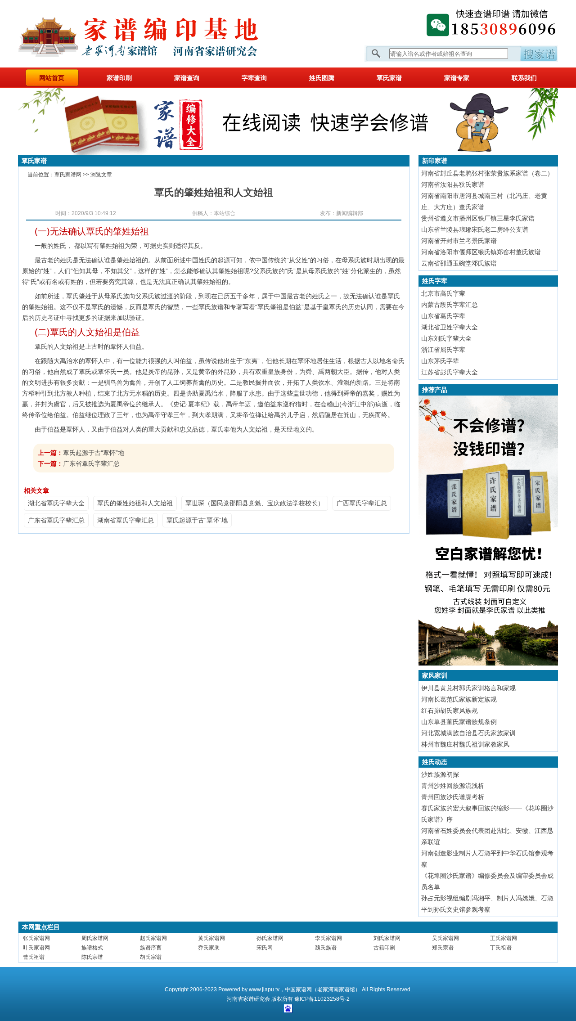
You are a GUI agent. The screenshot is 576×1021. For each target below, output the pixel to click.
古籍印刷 (384, 948)
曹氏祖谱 (34, 957)
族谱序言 (151, 948)
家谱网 (153, 33)
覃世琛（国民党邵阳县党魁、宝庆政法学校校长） (254, 503)
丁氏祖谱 (501, 948)
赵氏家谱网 (153, 938)
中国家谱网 (298, 989)
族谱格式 (92, 948)
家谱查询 (186, 77)
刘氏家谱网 (387, 938)
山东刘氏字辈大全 (446, 338)
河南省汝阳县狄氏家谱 (452, 184)
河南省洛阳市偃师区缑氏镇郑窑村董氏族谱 (481, 252)
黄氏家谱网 (211, 938)
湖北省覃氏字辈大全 (56, 503)
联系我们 (524, 77)
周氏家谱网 (94, 938)
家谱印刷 (119, 77)
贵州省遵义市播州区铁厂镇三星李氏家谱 (478, 218)
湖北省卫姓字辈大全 (449, 327)
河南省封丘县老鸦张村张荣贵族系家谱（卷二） (487, 173)
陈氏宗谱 (92, 957)
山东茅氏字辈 (440, 360)
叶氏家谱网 (36, 948)
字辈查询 (254, 77)
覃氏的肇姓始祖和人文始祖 (135, 503)
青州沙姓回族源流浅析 (452, 785)
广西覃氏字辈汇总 (362, 503)
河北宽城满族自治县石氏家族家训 (468, 733)
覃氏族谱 (211, 306)
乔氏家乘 (209, 948)
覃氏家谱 (389, 77)
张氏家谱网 (36, 938)
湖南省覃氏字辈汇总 (125, 520)
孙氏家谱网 (270, 938)
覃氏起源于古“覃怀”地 (93, 452)
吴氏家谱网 (445, 938)
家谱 (248, 999)
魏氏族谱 (326, 948)
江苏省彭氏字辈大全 (449, 372)
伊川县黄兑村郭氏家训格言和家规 (468, 688)
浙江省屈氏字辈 (443, 349)
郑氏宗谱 (443, 948)
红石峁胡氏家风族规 (449, 710)
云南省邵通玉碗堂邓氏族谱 (459, 263)
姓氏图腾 (321, 77)
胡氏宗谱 (151, 957)
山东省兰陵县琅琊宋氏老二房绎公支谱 (474, 229)
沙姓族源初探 (440, 774)
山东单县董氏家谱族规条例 (459, 721)
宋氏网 (264, 948)
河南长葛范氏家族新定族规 (459, 699)
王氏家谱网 (503, 938)
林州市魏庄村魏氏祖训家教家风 (465, 744)
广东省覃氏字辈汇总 (91, 463)
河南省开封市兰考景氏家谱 (459, 240)
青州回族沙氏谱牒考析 (452, 797)
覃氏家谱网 (67, 174)
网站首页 (51, 77)
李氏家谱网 (328, 938)
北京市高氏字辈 (443, 293)
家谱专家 (456, 77)
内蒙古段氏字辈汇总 (449, 304)
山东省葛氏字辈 (443, 315)
